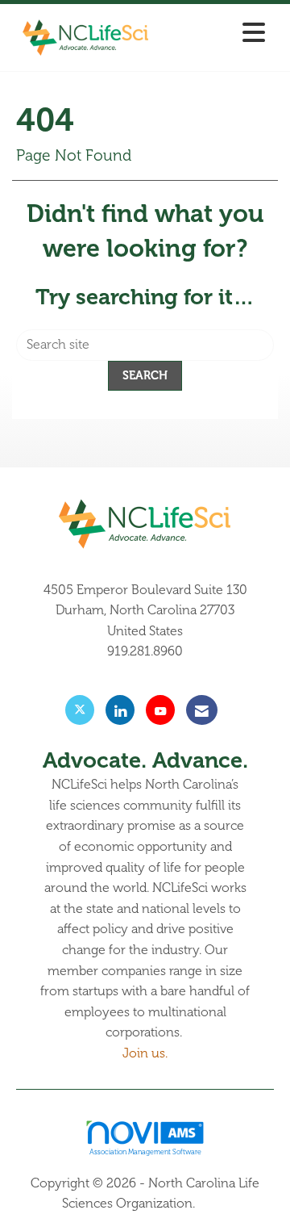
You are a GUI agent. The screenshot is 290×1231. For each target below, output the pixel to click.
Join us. (145, 1053)
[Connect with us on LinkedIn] (120, 710)
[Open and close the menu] (217, 34)
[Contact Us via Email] (202, 710)
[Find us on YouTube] (160, 710)
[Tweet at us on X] (79, 710)
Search (145, 375)
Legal (213, 1203)
